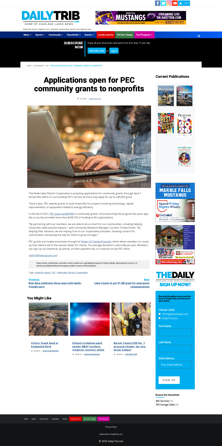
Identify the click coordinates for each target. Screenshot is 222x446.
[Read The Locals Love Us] (166, 123)
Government (38, 66)
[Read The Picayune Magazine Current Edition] (166, 95)
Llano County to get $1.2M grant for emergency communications (122, 283)
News (26, 35)
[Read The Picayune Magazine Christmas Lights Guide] (184, 156)
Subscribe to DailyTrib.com (111, 434)
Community (55, 35)
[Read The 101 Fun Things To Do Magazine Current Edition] (184, 95)
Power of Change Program (96, 241)
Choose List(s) (167, 309)
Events (88, 35)
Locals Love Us (105, 35)
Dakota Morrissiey (51, 351)
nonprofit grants (42, 272)
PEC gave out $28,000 (62, 213)
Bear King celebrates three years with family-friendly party (55, 283)
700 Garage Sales (165, 404)
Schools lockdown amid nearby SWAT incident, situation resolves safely (88, 346)
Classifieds (73, 35)
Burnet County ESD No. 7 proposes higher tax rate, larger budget (130, 346)
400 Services (162, 401)
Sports (38, 35)
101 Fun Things (125, 35)
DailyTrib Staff (131, 354)
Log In (114, 50)
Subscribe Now (97, 50)
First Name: (165, 326)
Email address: (167, 358)
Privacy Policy (111, 427)
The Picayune (143, 35)
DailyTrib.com (95, 98)
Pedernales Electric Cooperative (72, 272)
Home (28, 66)
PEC (47, 66)
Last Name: (165, 342)
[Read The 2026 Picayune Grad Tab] (184, 125)
